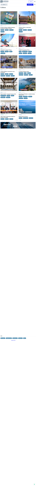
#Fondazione (3, 97)
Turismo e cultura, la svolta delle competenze (25, 28)
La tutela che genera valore (24, 71)
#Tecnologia (3, 53)
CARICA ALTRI (13, 340)
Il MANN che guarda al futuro (24, 49)
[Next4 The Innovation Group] (18, 128)
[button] (35, 1)
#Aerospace (3, 338)
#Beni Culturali (25, 51)
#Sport (11, 51)
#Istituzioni (21, 74)
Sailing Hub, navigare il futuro (6, 49)
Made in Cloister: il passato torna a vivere (8, 94)
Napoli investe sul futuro (23, 116)
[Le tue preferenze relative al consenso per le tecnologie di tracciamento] (34, 484)
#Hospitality (25, 96)
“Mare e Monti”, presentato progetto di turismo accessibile (7, 117)
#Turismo (2, 31)
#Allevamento (15, 338)
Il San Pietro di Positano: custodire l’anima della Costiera (27, 94)
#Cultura (2, 51)
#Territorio (24, 53)
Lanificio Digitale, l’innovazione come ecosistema (7, 72)
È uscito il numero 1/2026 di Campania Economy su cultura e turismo (7, 28)
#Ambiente (20, 338)
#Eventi (20, 53)
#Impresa (6, 51)
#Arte (20, 51)
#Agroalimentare (8, 338)
